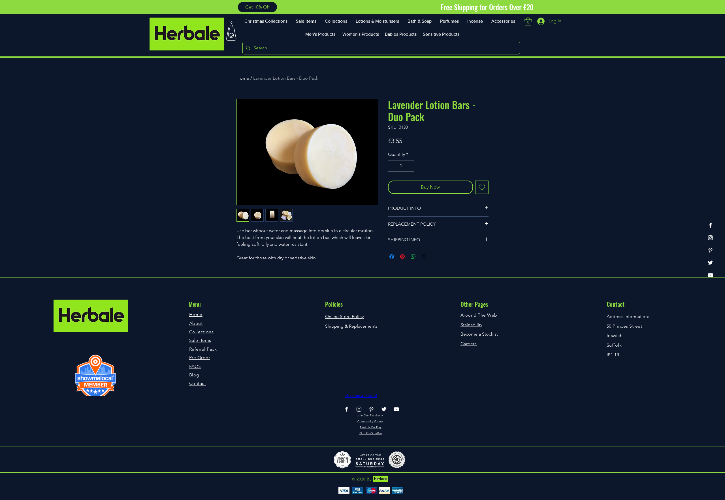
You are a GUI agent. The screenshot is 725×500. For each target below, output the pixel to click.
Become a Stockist (479, 334)
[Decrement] (393, 165)
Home (242, 78)
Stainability (471, 324)
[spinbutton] (401, 165)
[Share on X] (424, 256)
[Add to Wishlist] (482, 187)
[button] (257, 7)
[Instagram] (710, 237)
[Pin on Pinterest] (402, 256)
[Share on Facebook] (391, 256)
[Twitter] (710, 262)
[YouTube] (710, 275)
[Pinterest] (710, 250)
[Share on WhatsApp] (413, 256)
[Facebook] (710, 225)
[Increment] (409, 165)
